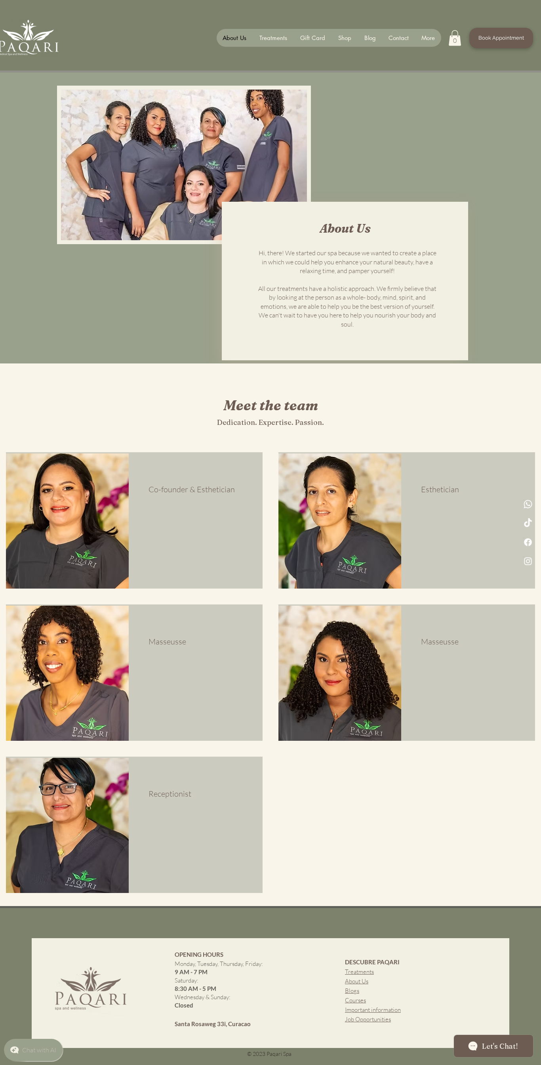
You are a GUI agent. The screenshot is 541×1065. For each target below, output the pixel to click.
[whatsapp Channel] (528, 504)
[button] (454, 38)
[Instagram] (528, 561)
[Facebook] (528, 542)
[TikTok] (528, 523)
